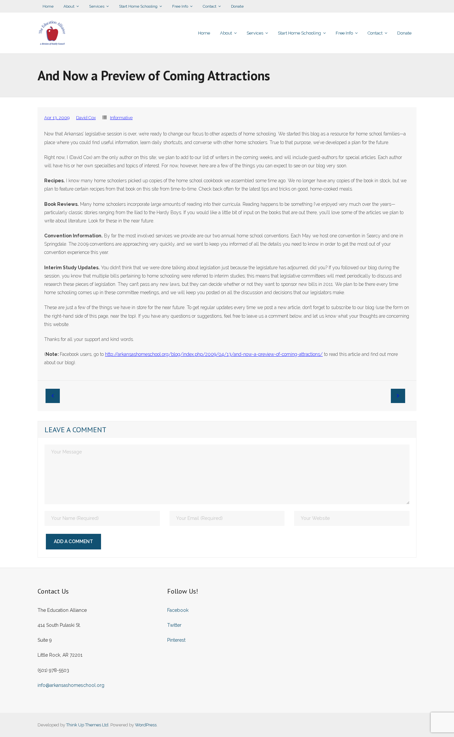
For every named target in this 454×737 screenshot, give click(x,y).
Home (48, 6)
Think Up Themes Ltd (87, 724)
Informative (121, 117)
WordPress (146, 724)
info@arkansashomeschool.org (71, 685)
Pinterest (176, 640)
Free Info (180, 6)
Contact (209, 6)
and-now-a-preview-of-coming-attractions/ (214, 354)
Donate (237, 6)
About (68, 6)
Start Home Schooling (138, 6)
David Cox (86, 117)
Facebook (177, 610)
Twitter (174, 625)
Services (96, 6)
